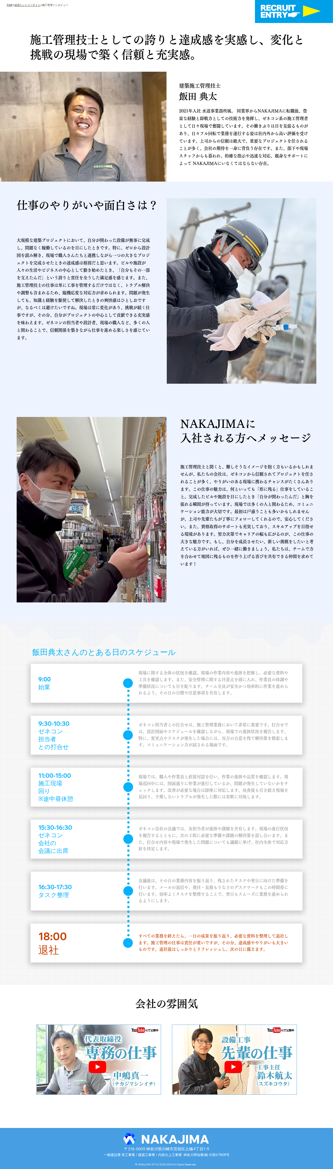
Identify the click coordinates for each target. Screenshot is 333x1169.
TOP (9, 5)
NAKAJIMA (175, 1139)
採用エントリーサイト (27, 5)
